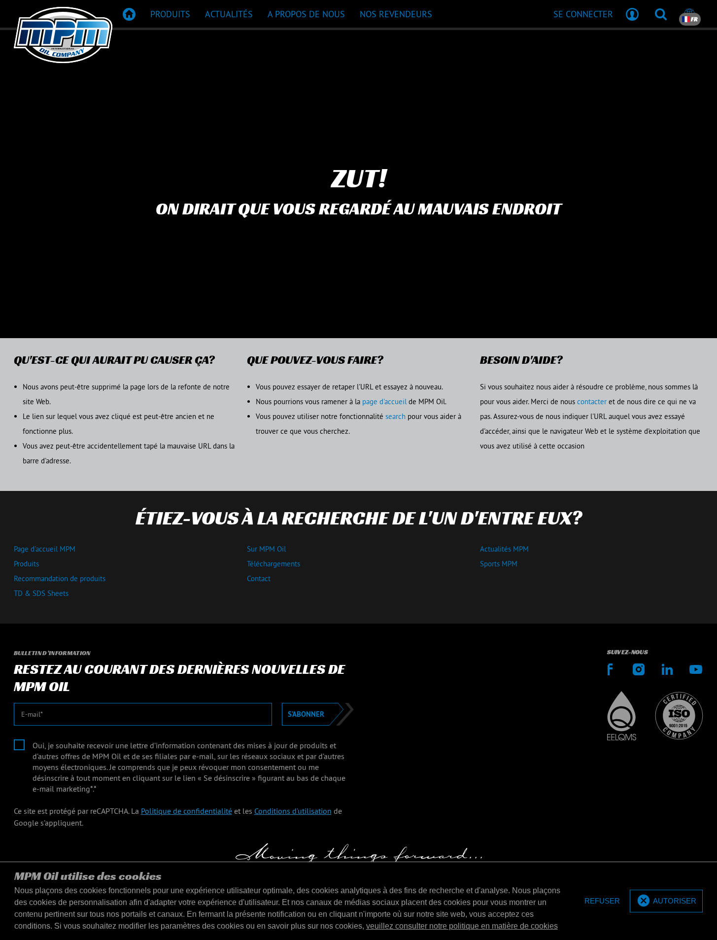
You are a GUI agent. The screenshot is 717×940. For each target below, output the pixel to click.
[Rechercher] (661, 14)
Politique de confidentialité (186, 811)
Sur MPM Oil (266, 549)
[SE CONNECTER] (632, 14)
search (395, 416)
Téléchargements (273, 563)
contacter (593, 401)
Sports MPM (498, 563)
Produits (26, 563)
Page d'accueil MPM (44, 549)
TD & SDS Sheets (41, 593)
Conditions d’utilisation (293, 811)
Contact (259, 578)
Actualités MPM (504, 549)
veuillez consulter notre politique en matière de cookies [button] (462, 926)
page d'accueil (384, 401)
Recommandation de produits (59, 578)
